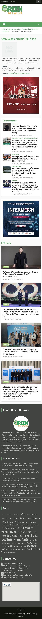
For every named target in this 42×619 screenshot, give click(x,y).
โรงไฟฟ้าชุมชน (11, 552)
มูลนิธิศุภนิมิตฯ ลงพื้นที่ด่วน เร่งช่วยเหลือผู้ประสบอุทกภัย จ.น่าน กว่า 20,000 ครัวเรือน (25, 159)
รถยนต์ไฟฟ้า (21, 539)
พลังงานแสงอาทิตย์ (22, 535)
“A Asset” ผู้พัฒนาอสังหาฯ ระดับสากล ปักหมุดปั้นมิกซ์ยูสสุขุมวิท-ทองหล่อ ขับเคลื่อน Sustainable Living (24, 129)
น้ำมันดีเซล (5, 525)
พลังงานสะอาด (19, 531)
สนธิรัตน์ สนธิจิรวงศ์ (8, 546)
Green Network (27, 135)
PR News (14, 124)
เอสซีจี (24, 549)
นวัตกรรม (33, 522)
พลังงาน (20, 528)
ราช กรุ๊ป (14, 543)
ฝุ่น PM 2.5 (13, 528)
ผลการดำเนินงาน (28, 525)
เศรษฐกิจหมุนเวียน (15, 549)
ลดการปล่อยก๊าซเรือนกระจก (28, 543)
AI (2, 515)
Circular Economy (8, 514)
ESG (17, 515)
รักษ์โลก (9, 543)
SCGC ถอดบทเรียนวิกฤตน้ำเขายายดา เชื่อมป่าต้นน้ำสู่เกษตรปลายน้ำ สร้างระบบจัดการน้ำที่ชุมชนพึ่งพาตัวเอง (25, 172)
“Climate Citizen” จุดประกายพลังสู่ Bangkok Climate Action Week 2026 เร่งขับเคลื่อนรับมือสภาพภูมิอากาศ (20, 351)
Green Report (16, 166)
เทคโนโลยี (5, 549)
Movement (15, 154)
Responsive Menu (38, 1)
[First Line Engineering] (21, 17)
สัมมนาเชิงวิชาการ (21, 546)
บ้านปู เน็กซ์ (16, 525)
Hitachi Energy (27, 514)
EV (21, 514)
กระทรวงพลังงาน (16, 518)
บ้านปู (11, 525)
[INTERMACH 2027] (21, 202)
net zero (34, 515)
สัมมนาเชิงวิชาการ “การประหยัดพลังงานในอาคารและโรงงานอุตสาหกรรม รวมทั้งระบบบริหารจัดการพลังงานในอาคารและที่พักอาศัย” (25, 144)
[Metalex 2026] (21, 78)
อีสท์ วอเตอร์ (32, 546)
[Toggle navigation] (4, 24)
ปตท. (21, 525)
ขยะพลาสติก (24, 522)
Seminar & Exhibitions (30, 138)
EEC (14, 514)
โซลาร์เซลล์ (31, 549)
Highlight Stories (17, 138)
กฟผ (3, 519)
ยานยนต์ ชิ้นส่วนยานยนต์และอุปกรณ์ (19, 73)
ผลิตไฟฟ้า (7, 528)
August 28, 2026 (17, 135)
